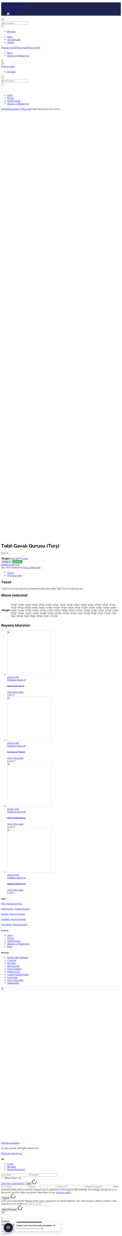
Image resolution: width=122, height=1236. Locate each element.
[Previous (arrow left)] (2, 1234)
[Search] (2, 26)
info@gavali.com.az (11, 3)
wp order (17, 562)
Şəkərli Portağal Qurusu (16, 818)
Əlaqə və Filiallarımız (18, 943)
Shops (10, 938)
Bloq (9, 946)
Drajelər (11, 963)
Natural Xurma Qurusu (15, 686)
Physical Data (14, 575)
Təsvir (10, 572)
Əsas (10, 935)
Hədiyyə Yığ (13, 971)
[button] (17, 561)
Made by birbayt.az (11, 1153)
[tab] (64, 572)
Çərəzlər (11, 960)
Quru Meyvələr (32, 567)
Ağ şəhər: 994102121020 (14, 924)
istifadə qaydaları (10, 1143)
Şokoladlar (13, 983)
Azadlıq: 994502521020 (13, 919)
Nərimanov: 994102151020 (15, 908)
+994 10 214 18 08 (10, 9)
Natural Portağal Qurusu (16, 884)
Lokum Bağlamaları (18, 974)
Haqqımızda (13, 941)
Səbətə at (6, 562)
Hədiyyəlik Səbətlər (17, 957)
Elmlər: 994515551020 (13, 914)
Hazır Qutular (14, 968)
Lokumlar (12, 977)
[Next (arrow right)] (5, 1234)
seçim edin (13, 677)
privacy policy (63, 1192)
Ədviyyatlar (13, 966)
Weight (5, 558)
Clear (25, 558)
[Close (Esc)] (2, 1231)
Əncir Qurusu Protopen (16, 752)
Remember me (13, 1178)
